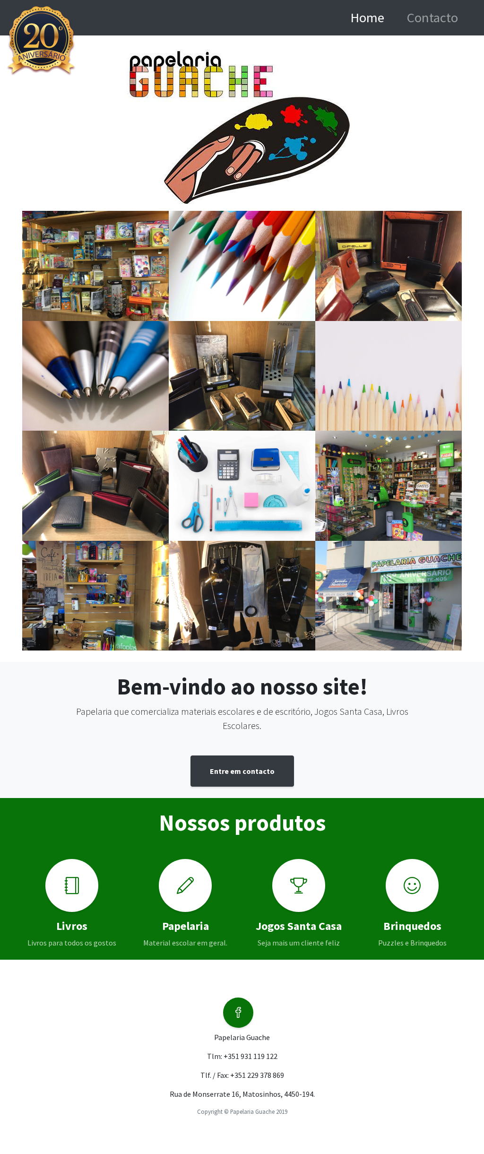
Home (376, 17)
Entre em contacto (242, 771)
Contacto (432, 17)
